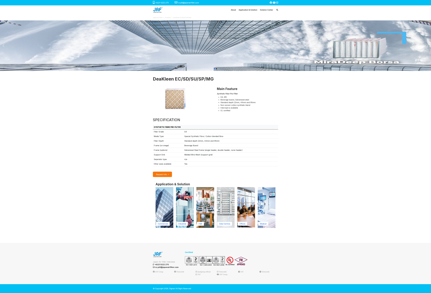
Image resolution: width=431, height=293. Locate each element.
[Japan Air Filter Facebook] (271, 2)
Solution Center (266, 10)
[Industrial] (185, 207)
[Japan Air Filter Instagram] (277, 2)
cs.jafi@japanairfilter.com (188, 3)
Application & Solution (248, 10)
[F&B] (205, 207)
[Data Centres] (226, 207)
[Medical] (266, 207)
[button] (3, 45)
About (233, 10)
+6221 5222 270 (162, 3)
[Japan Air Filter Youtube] (274, 2)
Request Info (161, 174)
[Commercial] (164, 207)
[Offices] (246, 207)
